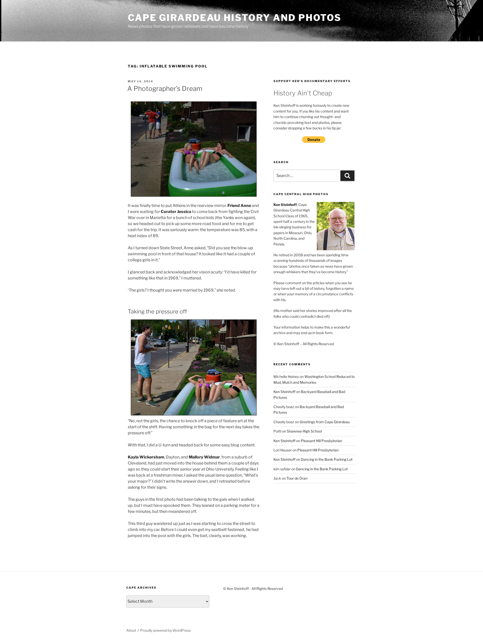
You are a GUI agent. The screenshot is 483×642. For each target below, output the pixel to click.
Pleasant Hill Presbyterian (321, 441)
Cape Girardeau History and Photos (234, 17)
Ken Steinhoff (284, 391)
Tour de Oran (297, 478)
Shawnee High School (304, 431)
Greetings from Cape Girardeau (325, 422)
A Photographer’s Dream (164, 88)
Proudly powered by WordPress (165, 630)
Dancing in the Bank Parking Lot (326, 459)
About (131, 630)
